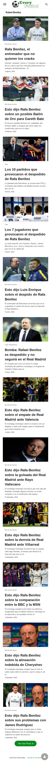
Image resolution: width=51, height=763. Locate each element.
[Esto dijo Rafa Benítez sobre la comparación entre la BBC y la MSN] (25, 574)
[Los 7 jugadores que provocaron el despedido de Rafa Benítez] (25, 209)
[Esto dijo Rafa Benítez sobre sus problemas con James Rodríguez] (25, 695)
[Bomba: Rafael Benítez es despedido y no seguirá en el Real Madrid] (25, 329)
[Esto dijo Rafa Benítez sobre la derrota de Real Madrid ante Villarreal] (25, 514)
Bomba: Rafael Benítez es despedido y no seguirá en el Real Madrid (25, 354)
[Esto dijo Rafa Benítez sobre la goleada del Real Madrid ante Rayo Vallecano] (25, 449)
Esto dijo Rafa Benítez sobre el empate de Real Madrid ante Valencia (24, 414)
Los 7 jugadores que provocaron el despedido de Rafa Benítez (25, 234)
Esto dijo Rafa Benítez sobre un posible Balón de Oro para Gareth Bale (24, 114)
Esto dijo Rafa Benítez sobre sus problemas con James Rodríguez (25, 720)
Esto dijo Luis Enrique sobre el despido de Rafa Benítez (25, 294)
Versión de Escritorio (34, 758)
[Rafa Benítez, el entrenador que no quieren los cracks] (25, 28)
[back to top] (44, 756)
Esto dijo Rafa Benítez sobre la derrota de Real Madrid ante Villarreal (24, 539)
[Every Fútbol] (25, 4)
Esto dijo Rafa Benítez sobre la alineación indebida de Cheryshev (23, 660)
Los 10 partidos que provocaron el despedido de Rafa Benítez (25, 174)
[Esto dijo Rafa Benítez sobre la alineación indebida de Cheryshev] (25, 635)
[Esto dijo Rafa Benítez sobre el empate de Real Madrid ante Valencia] (25, 389)
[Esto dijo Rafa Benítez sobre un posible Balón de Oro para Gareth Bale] (25, 89)
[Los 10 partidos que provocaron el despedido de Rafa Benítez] (25, 149)
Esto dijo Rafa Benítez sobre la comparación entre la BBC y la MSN (23, 599)
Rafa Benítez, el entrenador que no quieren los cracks (20, 53)
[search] (46, 4)
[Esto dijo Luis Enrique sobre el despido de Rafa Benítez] (25, 269)
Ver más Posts (24, 743)
